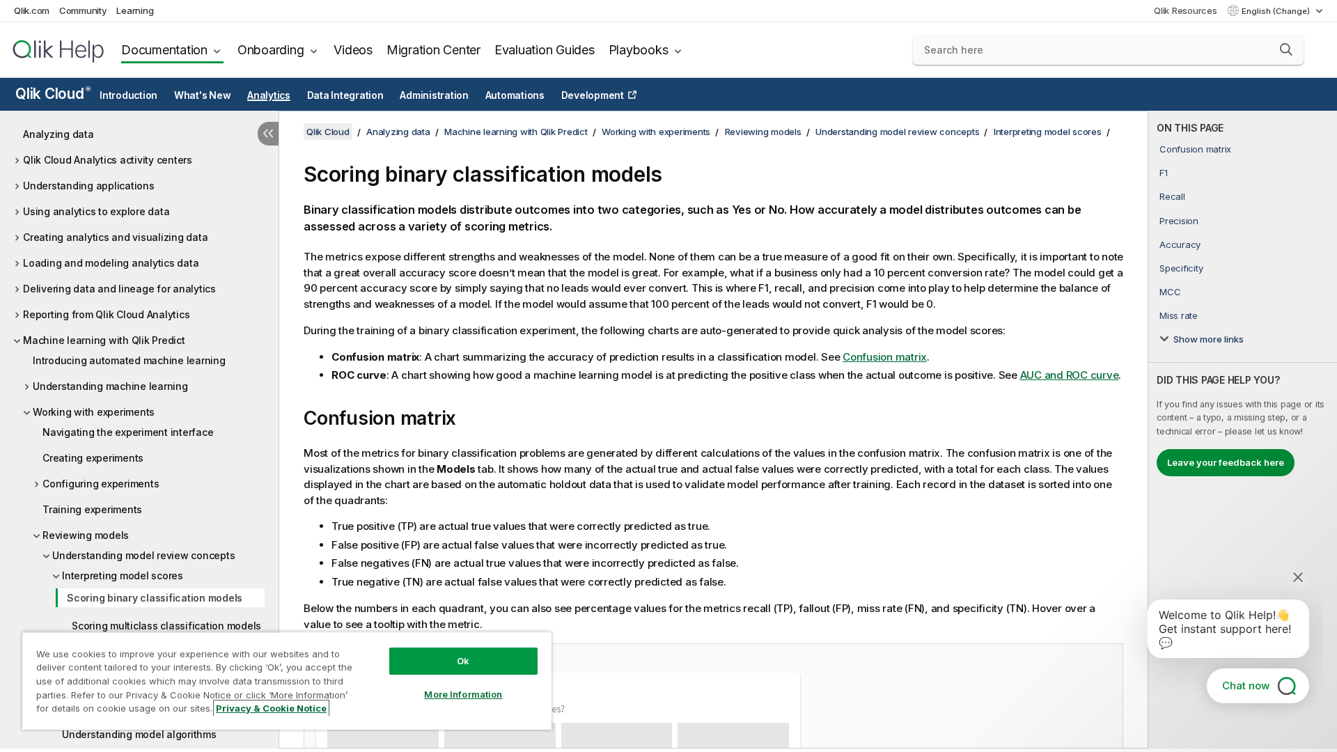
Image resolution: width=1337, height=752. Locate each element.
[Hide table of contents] (268, 134)
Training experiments (92, 509)
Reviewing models (85, 535)
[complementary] (1242, 430)
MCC (1169, 291)
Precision (1178, 220)
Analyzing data (58, 134)
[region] (287, 681)
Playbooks (638, 49)
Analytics (268, 95)
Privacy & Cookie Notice (271, 708)
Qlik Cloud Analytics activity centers (107, 160)
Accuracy (1180, 244)
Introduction (128, 95)
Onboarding (270, 49)
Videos (353, 49)
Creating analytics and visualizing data (115, 237)
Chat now (1245, 685)
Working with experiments (94, 412)
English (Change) (1277, 11)
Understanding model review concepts (143, 555)
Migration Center (433, 49)
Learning (134, 10)
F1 (1163, 172)
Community (83, 10)
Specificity (1181, 268)
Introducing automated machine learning (129, 360)
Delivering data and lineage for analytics (119, 289)
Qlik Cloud (52, 93)
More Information (463, 694)
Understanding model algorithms (139, 734)
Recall (1172, 196)
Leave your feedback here (1225, 462)
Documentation (164, 49)
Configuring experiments (100, 483)
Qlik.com (31, 10)
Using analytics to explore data (96, 211)
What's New (202, 95)
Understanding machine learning (110, 386)
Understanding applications (89, 185)
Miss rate (1178, 315)
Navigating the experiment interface (127, 432)
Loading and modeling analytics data (110, 263)
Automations (515, 95)
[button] (1286, 49)
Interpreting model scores (122, 575)
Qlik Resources (1185, 10)
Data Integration (345, 95)
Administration (434, 95)
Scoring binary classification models (154, 598)
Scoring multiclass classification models (166, 626)
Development (592, 95)
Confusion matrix (1195, 149)
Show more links (1208, 339)
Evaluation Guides (544, 49)
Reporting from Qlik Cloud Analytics (106, 314)
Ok (463, 660)
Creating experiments (92, 458)
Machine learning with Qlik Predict (104, 340)
